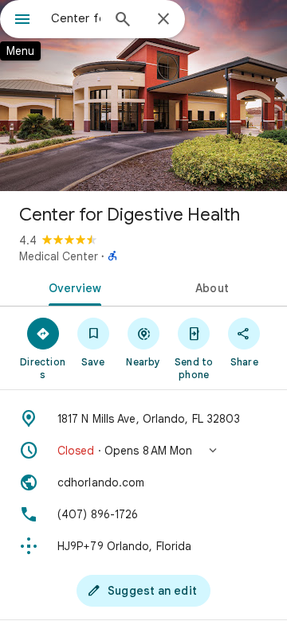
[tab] (72, 287)
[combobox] (75, 18)
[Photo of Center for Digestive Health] (143, 95)
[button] (143, 451)
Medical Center (58, 256)
